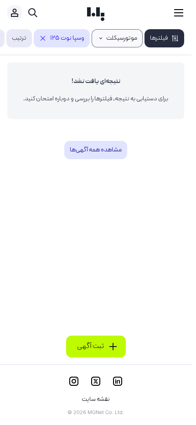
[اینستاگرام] (74, 381)
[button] (164, 38)
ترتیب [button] (19, 38)
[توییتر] (96, 381)
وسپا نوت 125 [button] (67, 38)
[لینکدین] (117, 381)
